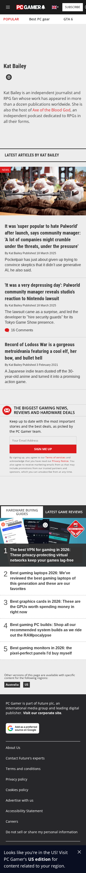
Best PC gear (39, 19)
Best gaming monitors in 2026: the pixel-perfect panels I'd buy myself (41, 650)
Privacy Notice (60, 461)
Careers (12, 821)
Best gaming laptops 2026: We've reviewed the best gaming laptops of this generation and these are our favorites (42, 581)
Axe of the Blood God (51, 110)
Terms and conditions (23, 768)
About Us (13, 747)
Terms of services (55, 457)
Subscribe (72, 7)
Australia (12, 685)
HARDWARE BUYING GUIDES (22, 512)
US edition (39, 859)
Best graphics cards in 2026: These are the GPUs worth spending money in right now (45, 606)
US (26, 685)
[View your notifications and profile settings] (43, 7)
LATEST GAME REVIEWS (64, 512)
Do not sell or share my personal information (42, 832)
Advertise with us (19, 800)
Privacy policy (16, 779)
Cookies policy (17, 789)
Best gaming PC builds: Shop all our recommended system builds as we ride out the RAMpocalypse (46, 630)
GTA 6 (68, 19)
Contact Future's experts (25, 758)
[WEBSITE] (9, 77)
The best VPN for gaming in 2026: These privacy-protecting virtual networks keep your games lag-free (42, 555)
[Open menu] (8, 7)
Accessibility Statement (24, 811)
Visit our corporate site (42, 713)
